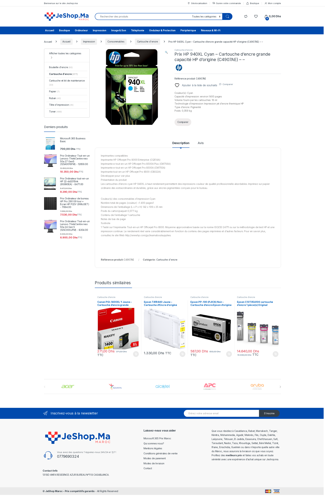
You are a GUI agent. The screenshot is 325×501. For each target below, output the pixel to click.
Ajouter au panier (135, 354)
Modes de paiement (155, 458)
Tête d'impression (61, 104)
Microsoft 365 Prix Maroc (157, 438)
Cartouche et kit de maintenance (67, 82)
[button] (166, 52)
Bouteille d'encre (61, 67)
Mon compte (274, 3)
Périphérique (188, 30)
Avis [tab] (200, 143)
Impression (99, 30)
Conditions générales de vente (161, 453)
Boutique (254, 3)
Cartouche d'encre (147, 41)
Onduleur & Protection (162, 30)
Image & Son (118, 30)
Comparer (228, 84)
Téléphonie (137, 30)
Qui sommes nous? (154, 443)
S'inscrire (269, 413)
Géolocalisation (199, 3)
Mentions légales (153, 448)
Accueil (49, 30)
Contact (148, 468)
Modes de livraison (154, 463)
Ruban (55, 98)
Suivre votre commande (228, 3)
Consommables (115, 41)
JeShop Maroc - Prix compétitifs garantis (70, 491)
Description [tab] (180, 143)
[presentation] (280, 387)
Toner (55, 111)
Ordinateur (81, 30)
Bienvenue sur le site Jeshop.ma (61, 3)
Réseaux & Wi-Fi (210, 30)
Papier (54, 91)
